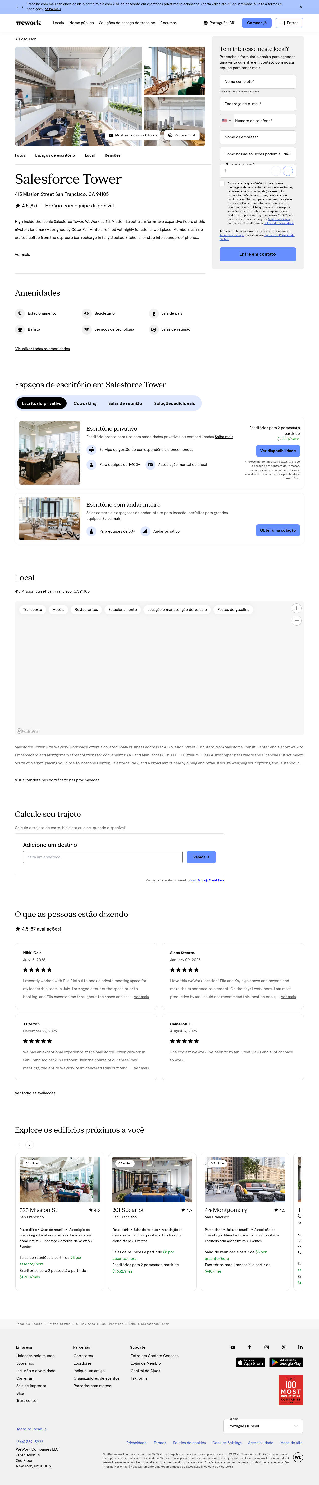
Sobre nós (25, 1363)
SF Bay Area (85, 1324)
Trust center (27, 1401)
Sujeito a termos (279, 219)
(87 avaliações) (45, 929)
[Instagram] (266, 1347)
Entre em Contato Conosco (155, 1356)
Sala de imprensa (31, 1386)
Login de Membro (146, 1363)
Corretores (83, 1356)
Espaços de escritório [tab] (55, 155)
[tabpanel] (110, 96)
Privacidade (136, 1443)
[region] (159, 668)
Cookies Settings (227, 1443)
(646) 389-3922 (29, 1442)
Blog (20, 1393)
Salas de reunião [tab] (125, 403)
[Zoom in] (297, 608)
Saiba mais (53, 9)
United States (59, 1324)
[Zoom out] (297, 621)
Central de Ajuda (145, 1371)
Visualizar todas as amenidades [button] (42, 349)
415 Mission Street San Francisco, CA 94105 (52, 591)
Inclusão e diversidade (35, 1371)
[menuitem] (58, 23)
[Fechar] (301, 7)
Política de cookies (189, 1443)
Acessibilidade (260, 1443)
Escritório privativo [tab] (42, 403)
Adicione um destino (50, 845)
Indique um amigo (89, 1371)
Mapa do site (291, 1443)
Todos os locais (29, 1324)
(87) (33, 205)
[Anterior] (17, 6)
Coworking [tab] (85, 403)
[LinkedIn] (300, 1347)
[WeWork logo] (28, 22)
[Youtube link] (232, 1347)
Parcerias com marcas (93, 1386)
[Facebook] (249, 1347)
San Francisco (111, 1324)
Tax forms (139, 1378)
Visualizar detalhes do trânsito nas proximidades (57, 780)
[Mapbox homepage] (27, 731)
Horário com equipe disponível (79, 205)
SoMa (132, 1324)
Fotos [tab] (20, 155)
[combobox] (227, 120)
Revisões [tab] (112, 155)
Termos (160, 1443)
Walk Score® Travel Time (207, 880)
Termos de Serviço (232, 235)
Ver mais (22, 255)
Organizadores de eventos (96, 1378)
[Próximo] (22, 6)
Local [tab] (90, 155)
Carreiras (24, 1378)
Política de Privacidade (279, 223)
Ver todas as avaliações (35, 1093)
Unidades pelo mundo (35, 1356)
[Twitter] (283, 1347)
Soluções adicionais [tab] (174, 403)
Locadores (83, 1363)
